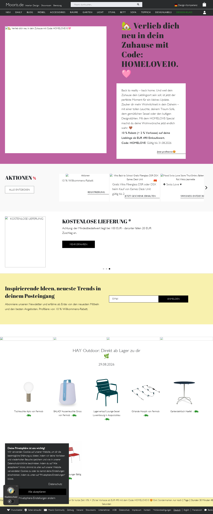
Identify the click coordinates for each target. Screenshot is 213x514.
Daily (18, 12)
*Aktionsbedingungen (162, 510)
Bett (123, 12)
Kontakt (147, 510)
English (186, 510)
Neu (8, 12)
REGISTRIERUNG (96, 192)
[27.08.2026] (79, 339)
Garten (87, 12)
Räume (74, 12)
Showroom (46, 6)
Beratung (57, 6)
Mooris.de (15, 5)
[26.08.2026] (133, 339)
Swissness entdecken (193, 196)
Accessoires (57, 12)
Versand (79, 510)
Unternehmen (104, 510)
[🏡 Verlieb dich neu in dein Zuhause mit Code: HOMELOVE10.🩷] (55, 89)
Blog (30, 12)
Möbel (41, 12)
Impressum (136, 510)
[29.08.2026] (26, 339)
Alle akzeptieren (37, 492)
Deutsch (177, 510)
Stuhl (111, 12)
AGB (114, 510)
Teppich (146, 12)
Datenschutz (124, 510)
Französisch (197, 510)
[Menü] (17, 487)
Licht (100, 12)
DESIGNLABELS (163, 12)
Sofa (133, 12)
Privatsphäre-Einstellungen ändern (37, 498)
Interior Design (32, 6)
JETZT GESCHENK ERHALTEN (140, 196)
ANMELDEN (173, 299)
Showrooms (91, 510)
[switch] (11, 501)
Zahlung (70, 510)
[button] (103, 269)
